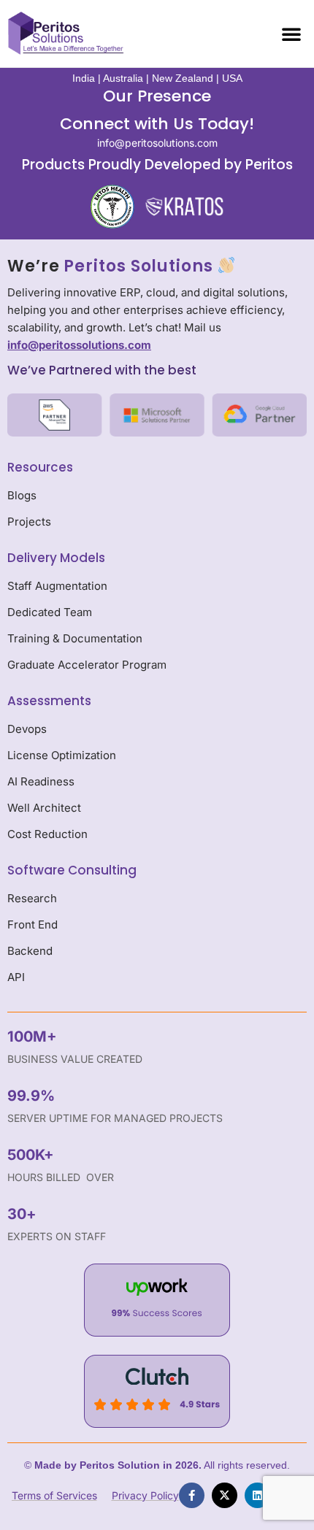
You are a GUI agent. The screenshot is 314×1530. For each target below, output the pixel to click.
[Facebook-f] (191, 1495)
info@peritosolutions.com (157, 143)
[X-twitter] (224, 1495)
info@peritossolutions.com (79, 345)
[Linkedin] (257, 1495)
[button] (291, 33)
